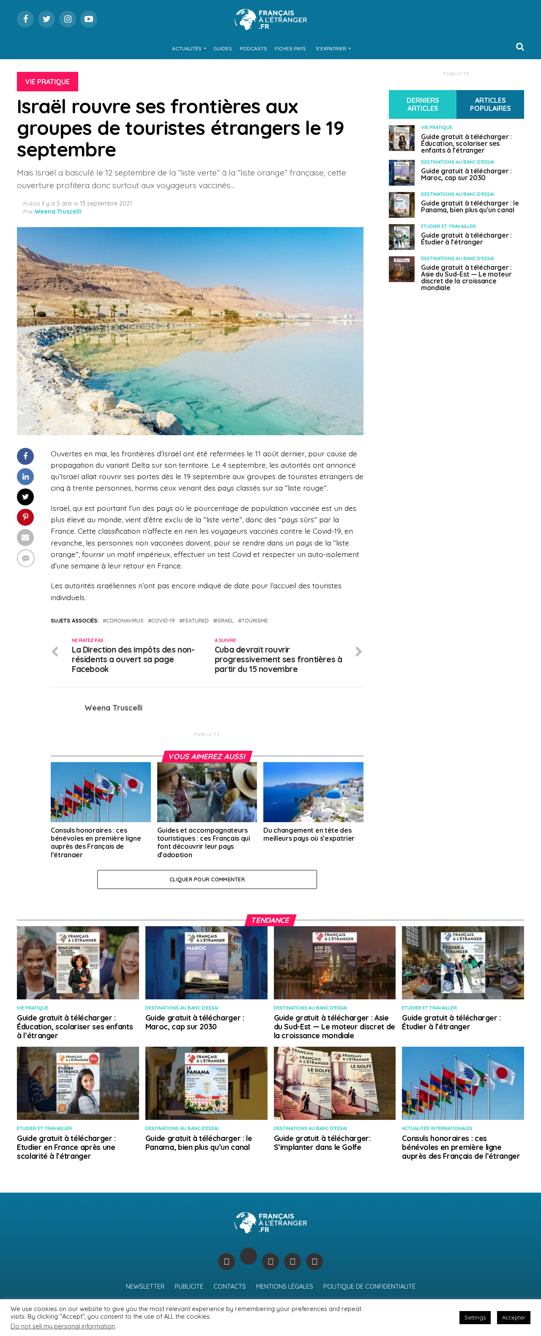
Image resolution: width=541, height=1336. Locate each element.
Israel (225, 620)
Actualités (187, 48)
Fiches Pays (290, 48)
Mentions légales (284, 1286)
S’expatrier (331, 48)
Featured (196, 620)
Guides (222, 48)
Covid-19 (163, 620)
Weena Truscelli (58, 211)
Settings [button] (475, 1317)
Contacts (229, 1286)
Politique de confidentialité (369, 1286)
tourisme (254, 620)
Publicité (189, 1286)
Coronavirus (125, 620)
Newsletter (145, 1286)
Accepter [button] (513, 1317)
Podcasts (253, 48)
